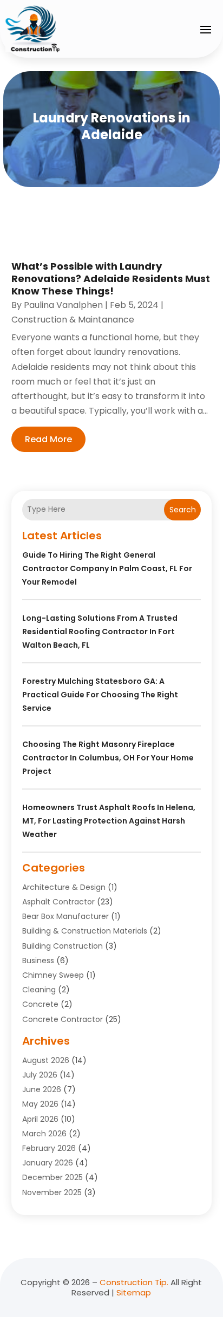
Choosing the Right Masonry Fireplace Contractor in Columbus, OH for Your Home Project (108, 758)
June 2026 (41, 1089)
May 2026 (40, 1104)
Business (38, 960)
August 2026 (45, 1060)
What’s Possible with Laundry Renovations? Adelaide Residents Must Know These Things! (110, 278)
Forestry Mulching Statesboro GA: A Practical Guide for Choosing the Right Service (100, 695)
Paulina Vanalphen (63, 305)
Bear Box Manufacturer (65, 916)
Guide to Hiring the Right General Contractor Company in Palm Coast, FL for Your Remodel (107, 568)
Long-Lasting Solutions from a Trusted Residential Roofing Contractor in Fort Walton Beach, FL (100, 631)
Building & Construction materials (84, 930)
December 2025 (52, 1177)
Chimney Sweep (53, 975)
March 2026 (44, 1133)
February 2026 (49, 1148)
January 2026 (47, 1162)
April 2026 (40, 1119)
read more (48, 439)
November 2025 (52, 1192)
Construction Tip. (134, 1282)
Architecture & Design (64, 887)
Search (182, 509)
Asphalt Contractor (58, 901)
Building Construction (62, 946)
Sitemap (133, 1292)
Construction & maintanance (72, 319)
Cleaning (39, 989)
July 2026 (39, 1074)
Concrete (40, 1004)
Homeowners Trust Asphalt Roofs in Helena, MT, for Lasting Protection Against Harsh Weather (108, 821)
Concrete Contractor (62, 1019)
